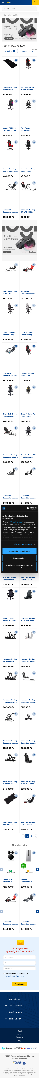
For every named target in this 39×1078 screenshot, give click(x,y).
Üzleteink (19, 1037)
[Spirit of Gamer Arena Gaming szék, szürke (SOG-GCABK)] (10, 317)
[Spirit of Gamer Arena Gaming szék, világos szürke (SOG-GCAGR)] (28, 317)
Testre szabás (18, 558)
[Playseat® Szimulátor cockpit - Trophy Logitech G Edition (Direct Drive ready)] (10, 358)
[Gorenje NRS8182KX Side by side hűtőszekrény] (28, 864)
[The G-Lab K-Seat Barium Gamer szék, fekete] (10, 399)
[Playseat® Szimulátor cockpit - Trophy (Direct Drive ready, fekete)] (28, 480)
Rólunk (19, 1031)
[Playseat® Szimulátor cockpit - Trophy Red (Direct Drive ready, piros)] (28, 276)
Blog (19, 1040)
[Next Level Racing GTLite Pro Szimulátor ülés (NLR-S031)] (10, 276)
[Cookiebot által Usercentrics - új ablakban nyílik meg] (28, 508)
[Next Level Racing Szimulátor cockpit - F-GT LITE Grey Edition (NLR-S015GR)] (28, 685)
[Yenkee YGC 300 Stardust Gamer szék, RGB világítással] (10, 113)
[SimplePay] (19, 1048)
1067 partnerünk (15, 522)
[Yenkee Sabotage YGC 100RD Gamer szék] (10, 154)
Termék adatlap (10, 872)
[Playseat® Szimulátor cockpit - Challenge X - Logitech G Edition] (10, 194)
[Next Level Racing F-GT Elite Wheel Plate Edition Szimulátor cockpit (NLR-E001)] (10, 685)
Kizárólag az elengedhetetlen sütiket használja (19, 566)
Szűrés (10, 51)
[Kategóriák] (3, 2)
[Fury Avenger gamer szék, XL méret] (28, 113)
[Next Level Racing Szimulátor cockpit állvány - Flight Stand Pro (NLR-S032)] (10, 725)
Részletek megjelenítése (23, 544)
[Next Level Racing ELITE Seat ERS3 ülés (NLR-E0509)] (28, 603)
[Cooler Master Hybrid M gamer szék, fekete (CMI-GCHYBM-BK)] (10, 603)
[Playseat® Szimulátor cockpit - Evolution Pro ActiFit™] (10, 480)
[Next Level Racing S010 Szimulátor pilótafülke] (28, 807)
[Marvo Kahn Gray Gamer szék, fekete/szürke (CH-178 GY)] (28, 154)
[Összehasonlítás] (16, 60)
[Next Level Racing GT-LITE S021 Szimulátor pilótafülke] (28, 194)
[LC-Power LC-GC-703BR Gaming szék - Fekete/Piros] (28, 72)
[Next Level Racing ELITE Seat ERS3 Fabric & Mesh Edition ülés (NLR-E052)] (28, 766)
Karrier (19, 1034)
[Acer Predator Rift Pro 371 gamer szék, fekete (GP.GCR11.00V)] (28, 440)
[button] (37, 869)
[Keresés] (34, 8)
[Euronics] (8, 2)
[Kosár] (35, 2)
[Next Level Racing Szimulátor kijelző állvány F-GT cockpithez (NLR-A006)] (28, 644)
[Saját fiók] (28, 2)
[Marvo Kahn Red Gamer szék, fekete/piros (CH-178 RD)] (28, 358)
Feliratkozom (19, 984)
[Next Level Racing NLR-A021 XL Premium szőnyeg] (10, 807)
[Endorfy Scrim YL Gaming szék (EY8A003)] (28, 399)
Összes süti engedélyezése (19, 551)
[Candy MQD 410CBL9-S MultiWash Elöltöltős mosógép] (10, 864)
